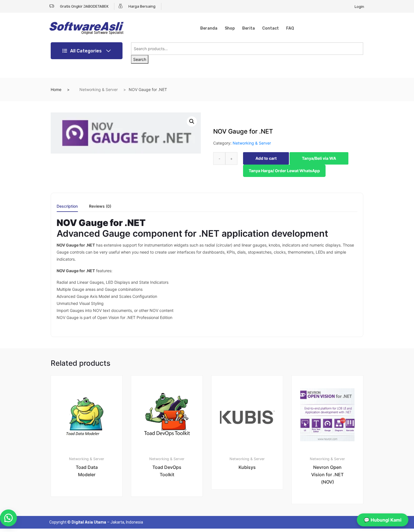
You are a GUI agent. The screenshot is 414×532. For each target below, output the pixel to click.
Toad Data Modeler (87, 470)
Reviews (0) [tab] (100, 206)
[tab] (67, 208)
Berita (248, 28)
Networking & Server (98, 89)
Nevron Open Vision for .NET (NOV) (327, 474)
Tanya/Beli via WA (319, 158)
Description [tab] (67, 206)
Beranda (208, 28)
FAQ (290, 28)
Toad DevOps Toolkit (166, 470)
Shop (230, 28)
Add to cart (266, 158)
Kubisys (247, 467)
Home (56, 89)
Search (139, 59)
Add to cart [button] (89, 515)
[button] (192, 121)
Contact (270, 28)
